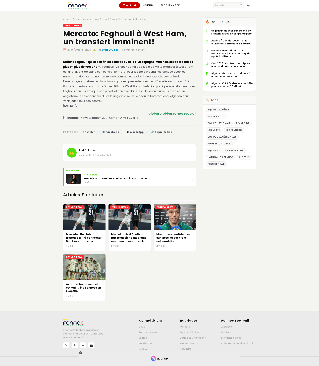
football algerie (219, 143)
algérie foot (216, 116)
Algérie (244, 157)
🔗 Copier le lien (161, 132)
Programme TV (170, 5)
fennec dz (242, 123)
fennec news (216, 164)
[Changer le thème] (248, 5)
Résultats (185, 349)
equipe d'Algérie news (222, 136)
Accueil (67, 19)
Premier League (148, 332)
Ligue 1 (142, 326)
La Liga (143, 337)
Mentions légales (231, 337)
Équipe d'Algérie (189, 332)
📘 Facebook (110, 132)
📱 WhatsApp (135, 132)
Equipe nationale (219, 123)
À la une (131, 5)
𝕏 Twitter (89, 132)
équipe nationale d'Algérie (225, 150)
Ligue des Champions (193, 337)
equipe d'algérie (218, 109)
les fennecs (234, 130)
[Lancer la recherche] (241, 5)
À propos (226, 326)
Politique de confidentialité (237, 343)
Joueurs (149, 5)
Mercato (185, 326)
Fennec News (80, 19)
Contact (226, 332)
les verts (214, 130)
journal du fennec (220, 157)
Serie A (143, 349)
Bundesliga (145, 343)
